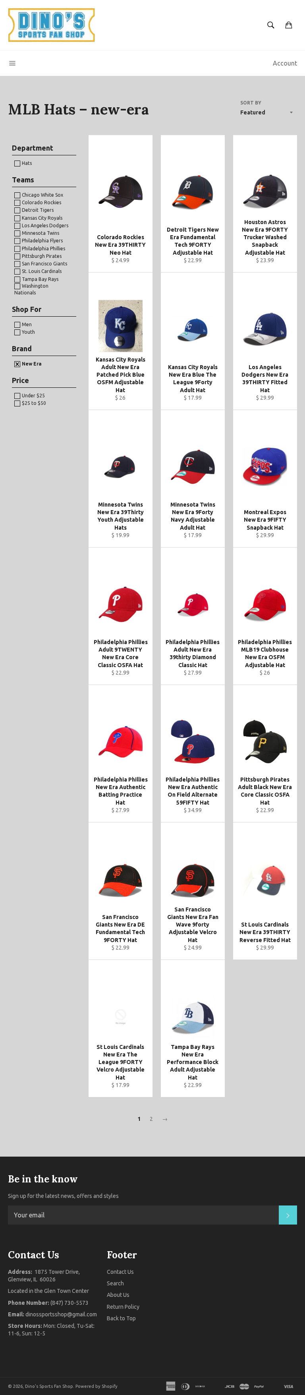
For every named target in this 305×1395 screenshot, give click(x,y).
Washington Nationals (31, 289)
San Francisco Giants (44, 263)
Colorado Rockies (41, 202)
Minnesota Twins (40, 233)
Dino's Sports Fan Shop (49, 1386)
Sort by (250, 102)
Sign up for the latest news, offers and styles (63, 1196)
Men (26, 324)
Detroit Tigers (37, 210)
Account (285, 63)
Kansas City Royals (41, 218)
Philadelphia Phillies (43, 248)
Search (115, 1283)
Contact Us (120, 1272)
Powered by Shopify (96, 1386)
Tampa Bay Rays (39, 279)
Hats (26, 163)
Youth (28, 332)
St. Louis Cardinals (41, 271)
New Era (31, 363)
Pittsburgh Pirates (41, 256)
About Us (118, 1295)
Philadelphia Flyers (42, 240)
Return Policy (123, 1307)
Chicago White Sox (42, 194)
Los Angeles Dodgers (44, 225)
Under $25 (33, 395)
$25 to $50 (33, 403)
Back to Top (121, 1318)
